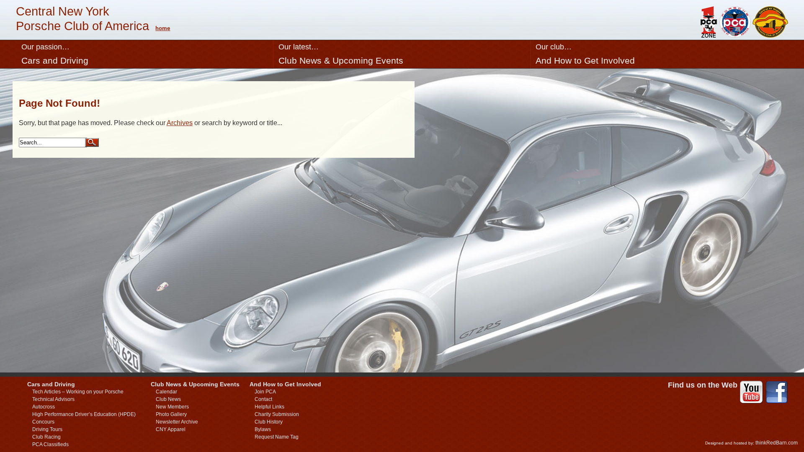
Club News (168, 399)
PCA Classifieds (50, 444)
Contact (263, 399)
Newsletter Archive (177, 422)
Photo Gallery (171, 414)
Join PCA (265, 392)
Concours (43, 422)
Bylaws (263, 429)
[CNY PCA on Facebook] (776, 393)
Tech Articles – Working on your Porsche (78, 392)
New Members (172, 407)
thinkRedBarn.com (776, 443)
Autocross (43, 407)
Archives (180, 122)
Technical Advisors (53, 399)
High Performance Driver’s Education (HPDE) (84, 414)
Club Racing (46, 437)
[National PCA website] (735, 35)
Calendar (166, 392)
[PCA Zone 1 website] (708, 35)
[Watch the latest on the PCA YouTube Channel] (751, 393)
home (162, 28)
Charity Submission (277, 414)
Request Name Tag (277, 437)
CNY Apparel (171, 429)
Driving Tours (47, 429)
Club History (269, 422)
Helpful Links (269, 407)
